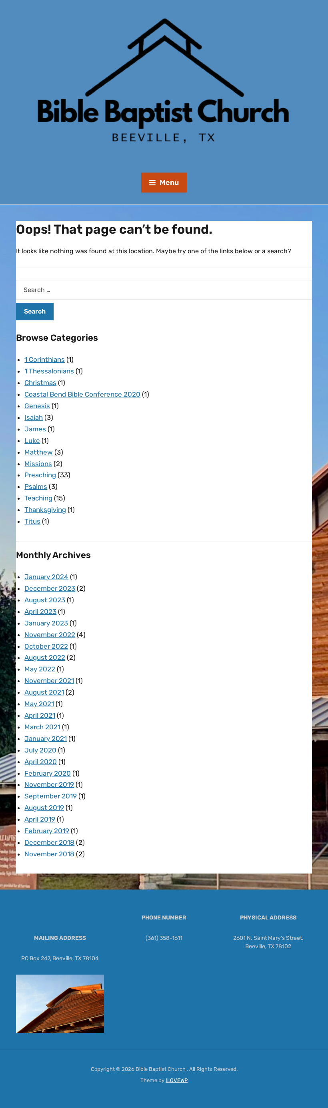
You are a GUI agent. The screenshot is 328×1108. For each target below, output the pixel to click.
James (35, 429)
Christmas (40, 383)
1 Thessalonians (49, 371)
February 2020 (47, 773)
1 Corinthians (44, 359)
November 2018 (49, 854)
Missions (38, 464)
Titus (32, 521)
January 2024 (46, 577)
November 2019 (49, 784)
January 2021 (45, 739)
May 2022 (39, 669)
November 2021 (49, 681)
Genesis (37, 406)
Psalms (35, 486)
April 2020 (40, 762)
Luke (32, 441)
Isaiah (33, 417)
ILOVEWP (177, 1080)
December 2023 (49, 588)
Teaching (38, 498)
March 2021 (42, 727)
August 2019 (44, 808)
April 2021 (39, 715)
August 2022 (44, 657)
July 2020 (40, 750)
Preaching (40, 475)
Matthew (38, 452)
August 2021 (44, 692)
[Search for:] (164, 290)
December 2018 (49, 842)
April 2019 (39, 819)
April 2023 (40, 612)
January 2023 (46, 623)
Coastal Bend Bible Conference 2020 (82, 394)
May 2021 (39, 704)
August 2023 (44, 600)
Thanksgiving (45, 510)
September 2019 (50, 796)
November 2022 (49, 635)
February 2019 (46, 831)
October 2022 (46, 646)
